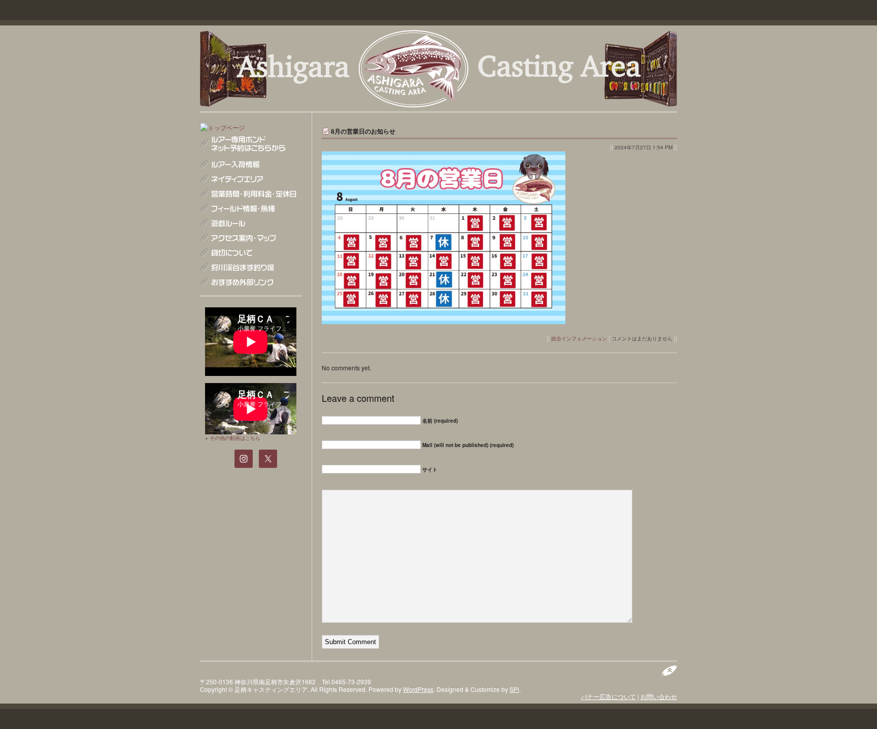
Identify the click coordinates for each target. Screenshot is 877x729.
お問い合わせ (658, 696)
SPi (514, 689)
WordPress (418, 689)
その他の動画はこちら (235, 437)
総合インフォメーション (579, 338)
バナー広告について (608, 696)
